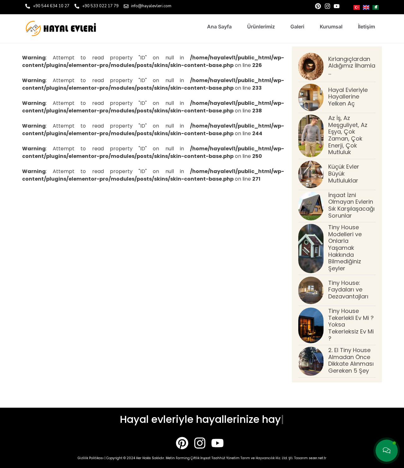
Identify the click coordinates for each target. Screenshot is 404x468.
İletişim (366, 26)
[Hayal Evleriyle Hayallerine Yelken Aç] (311, 97)
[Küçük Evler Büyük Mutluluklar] (311, 174)
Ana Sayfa (219, 26)
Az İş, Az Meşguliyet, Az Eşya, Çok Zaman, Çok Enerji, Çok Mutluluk (347, 135)
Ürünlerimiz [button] (261, 26)
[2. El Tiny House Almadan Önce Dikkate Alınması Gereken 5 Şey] (311, 361)
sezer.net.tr (317, 458)
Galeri (297, 26)
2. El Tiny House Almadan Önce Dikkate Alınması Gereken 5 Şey (351, 360)
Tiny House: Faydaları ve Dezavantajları (348, 289)
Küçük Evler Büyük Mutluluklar (343, 173)
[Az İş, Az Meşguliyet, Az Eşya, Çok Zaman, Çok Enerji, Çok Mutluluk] (311, 136)
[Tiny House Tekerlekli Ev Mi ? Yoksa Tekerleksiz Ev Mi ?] (311, 325)
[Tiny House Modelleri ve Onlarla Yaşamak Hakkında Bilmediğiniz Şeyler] (311, 248)
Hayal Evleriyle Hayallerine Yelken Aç (348, 96)
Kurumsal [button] (331, 26)
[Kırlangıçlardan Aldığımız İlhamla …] (311, 66)
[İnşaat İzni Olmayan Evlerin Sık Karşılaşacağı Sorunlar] (311, 206)
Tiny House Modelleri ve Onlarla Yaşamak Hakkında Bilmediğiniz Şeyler (345, 247)
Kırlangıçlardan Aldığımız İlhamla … (351, 65)
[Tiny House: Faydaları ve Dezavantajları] (311, 290)
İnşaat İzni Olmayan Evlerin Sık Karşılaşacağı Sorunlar (351, 205)
